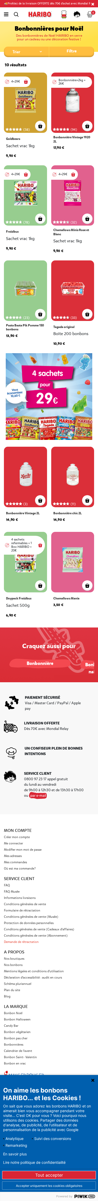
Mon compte (18, 830)
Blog (7, 996)
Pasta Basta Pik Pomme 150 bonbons (25, 328)
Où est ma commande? (20, 869)
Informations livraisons (20, 898)
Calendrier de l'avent (18, 1051)
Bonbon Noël (13, 1013)
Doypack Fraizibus (18, 598)
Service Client (19, 878)
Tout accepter (49, 1175)
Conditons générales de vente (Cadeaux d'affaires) (39, 929)
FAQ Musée (12, 892)
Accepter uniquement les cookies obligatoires (49, 1186)
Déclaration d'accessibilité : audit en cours (33, 978)
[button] (64, 14)
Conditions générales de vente (25, 904)
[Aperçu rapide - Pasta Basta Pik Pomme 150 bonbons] (40, 314)
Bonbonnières (13, 1045)
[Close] (92, 4)
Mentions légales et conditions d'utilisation (34, 971)
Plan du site (12, 990)
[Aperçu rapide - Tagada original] (87, 314)
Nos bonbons (13, 965)
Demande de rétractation (21, 942)
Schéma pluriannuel (18, 984)
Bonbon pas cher (15, 1038)
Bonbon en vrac (15, 1064)
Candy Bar (11, 1026)
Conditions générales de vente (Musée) (31, 917)
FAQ (7, 885)
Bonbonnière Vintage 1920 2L (71, 139)
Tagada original (63, 327)
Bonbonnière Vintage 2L (22, 513)
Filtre (72, 51)
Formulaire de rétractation (22, 911)
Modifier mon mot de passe (23, 850)
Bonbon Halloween (17, 1020)
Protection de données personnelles (29, 923)
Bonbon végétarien (17, 1032)
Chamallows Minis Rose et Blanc (71, 232)
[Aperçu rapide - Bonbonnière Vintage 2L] (40, 500)
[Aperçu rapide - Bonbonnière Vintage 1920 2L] (87, 126)
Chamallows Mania (66, 598)
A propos (14, 952)
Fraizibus (12, 232)
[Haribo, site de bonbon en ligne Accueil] (40, 14)
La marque (16, 1006)
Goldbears (13, 139)
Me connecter (13, 843)
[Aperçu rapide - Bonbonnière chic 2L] (87, 500)
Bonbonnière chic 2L (67, 513)
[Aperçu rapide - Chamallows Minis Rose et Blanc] (87, 219)
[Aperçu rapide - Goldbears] (40, 126)
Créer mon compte (17, 837)
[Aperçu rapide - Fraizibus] (40, 219)
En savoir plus (15, 1154)
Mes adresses (13, 856)
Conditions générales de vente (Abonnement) (36, 936)
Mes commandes (15, 862)
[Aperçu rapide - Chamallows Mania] (87, 585)
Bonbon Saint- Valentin (20, 1057)
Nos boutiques (14, 959)
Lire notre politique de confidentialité (34, 1162)
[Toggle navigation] (6, 14)
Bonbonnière (40, 663)
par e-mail (38, 795)
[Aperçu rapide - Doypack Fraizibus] (40, 585)
